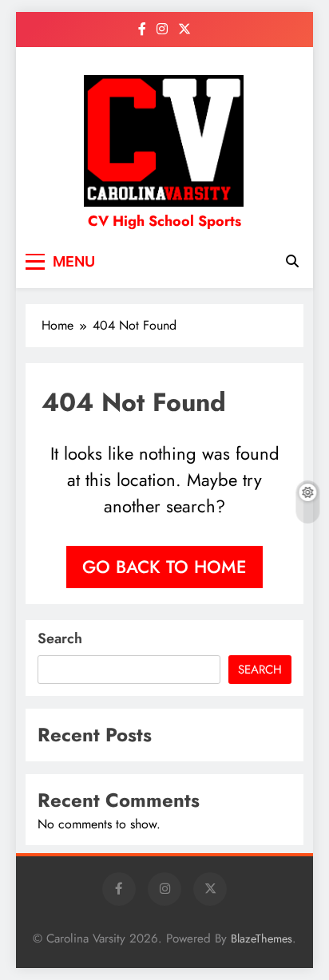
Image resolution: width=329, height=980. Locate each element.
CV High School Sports (164, 221)
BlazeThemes (261, 938)
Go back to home (164, 566)
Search (60, 638)
